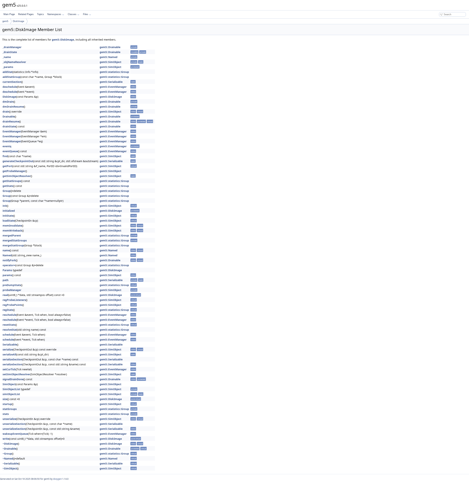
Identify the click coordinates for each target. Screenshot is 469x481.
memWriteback (12, 230)
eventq (7, 146)
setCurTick (9, 369)
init (5, 205)
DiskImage (18, 21)
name (6, 250)
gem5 (5, 21)
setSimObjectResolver (16, 374)
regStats (8, 310)
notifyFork (9, 260)
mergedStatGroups (15, 240)
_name (7, 57)
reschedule (9, 315)
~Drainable (9, 448)
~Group (7, 453)
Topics (40, 14)
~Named (8, 458)
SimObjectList (11, 389)
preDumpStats (12, 285)
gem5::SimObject (110, 62)
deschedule (10, 86)
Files (85, 14)
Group (6, 191)
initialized (9, 210)
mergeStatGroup (13, 245)
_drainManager (12, 47)
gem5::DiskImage (63, 39)
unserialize (9, 419)
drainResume (11, 121)
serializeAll (9, 354)
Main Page (9, 14)
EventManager (12, 131)
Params (7, 270)
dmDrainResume (13, 106)
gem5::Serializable (111, 82)
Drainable (9, 116)
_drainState (10, 52)
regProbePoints (12, 305)
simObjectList (11, 394)
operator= (9, 265)
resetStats (9, 324)
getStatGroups (12, 181)
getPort (7, 166)
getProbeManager (14, 171)
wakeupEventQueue (15, 433)
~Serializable (10, 463)
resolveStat (10, 329)
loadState (9, 220)
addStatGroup (11, 77)
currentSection (12, 82)
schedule (8, 334)
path (5, 280)
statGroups (10, 409)
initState (8, 215)
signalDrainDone (13, 379)
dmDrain (8, 101)
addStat (7, 72)
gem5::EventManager (113, 86)
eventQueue (10, 151)
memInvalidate (12, 225)
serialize (8, 349)
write (6, 438)
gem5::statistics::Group (114, 72)
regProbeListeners (14, 300)
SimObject (9, 384)
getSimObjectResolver (17, 176)
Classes (72, 14)
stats (6, 414)
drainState (9, 126)
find (5, 156)
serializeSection (12, 359)
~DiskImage (10, 443)
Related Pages (26, 14)
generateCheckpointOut (18, 161)
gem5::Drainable (110, 47)
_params (8, 67)
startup (7, 404)
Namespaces (54, 14)
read (5, 295)
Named (7, 255)
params (7, 275)
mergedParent (12, 235)
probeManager (12, 290)
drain (6, 111)
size (5, 399)
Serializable (10, 344)
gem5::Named (108, 57)
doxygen (57, 479)
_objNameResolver (14, 62)
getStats (8, 186)
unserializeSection (14, 424)
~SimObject (10, 468)
